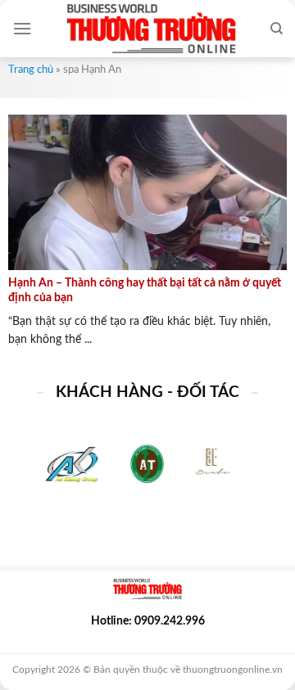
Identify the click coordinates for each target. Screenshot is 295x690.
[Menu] (22, 28)
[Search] (276, 28)
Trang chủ (30, 70)
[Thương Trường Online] (150, 28)
